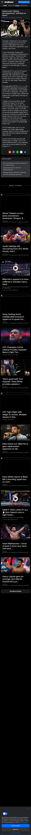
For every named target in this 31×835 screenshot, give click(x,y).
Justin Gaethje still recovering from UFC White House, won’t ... (15, 248)
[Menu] (2, 2)
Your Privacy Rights (15, 833)
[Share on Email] (21, 152)
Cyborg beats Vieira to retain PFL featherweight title (12, 168)
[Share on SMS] (25, 152)
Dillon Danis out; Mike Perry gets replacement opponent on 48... (15, 446)
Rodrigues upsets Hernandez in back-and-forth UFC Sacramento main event (14, 173)
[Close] (27, 808)
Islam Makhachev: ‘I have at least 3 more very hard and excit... (14, 546)
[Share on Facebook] (13, 152)
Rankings (24, 5)
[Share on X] (6, 152)
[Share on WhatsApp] (17, 152)
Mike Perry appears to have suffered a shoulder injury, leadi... (15, 281)
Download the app (24, 2)
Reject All (15, 829)
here (9, 146)
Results (11, 5)
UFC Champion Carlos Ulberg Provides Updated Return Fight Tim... (14, 349)
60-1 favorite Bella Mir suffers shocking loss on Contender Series (15, 164)
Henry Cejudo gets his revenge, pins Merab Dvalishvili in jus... (12, 579)
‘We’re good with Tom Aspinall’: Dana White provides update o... (12, 381)
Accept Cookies (15, 825)
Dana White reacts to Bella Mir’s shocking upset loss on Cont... (15, 479)
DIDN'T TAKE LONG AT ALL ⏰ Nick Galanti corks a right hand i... (15, 512)
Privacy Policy (24, 822)
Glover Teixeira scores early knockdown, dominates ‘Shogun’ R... (13, 215)
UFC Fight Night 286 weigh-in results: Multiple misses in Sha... (14, 414)
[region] (15, 820)
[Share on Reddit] (10, 152)
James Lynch (5, 17)
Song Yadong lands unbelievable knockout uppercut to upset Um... (13, 316)
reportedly (22, 86)
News (17, 5)
